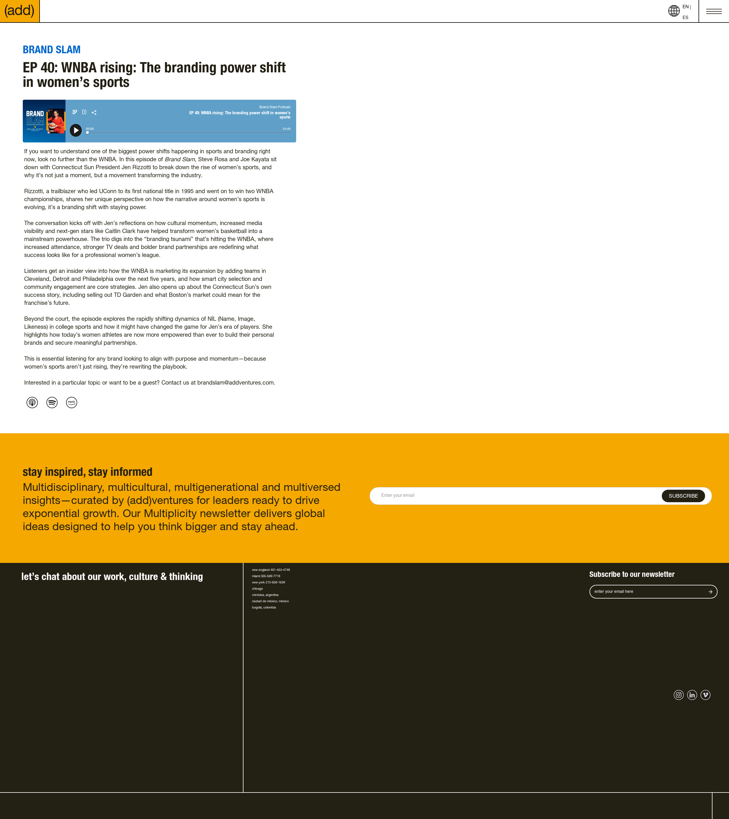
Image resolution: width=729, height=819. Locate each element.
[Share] (94, 112)
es (685, 18)
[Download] (86, 112)
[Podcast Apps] (76, 112)
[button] (714, 11)
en (686, 7)
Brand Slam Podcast (274, 107)
